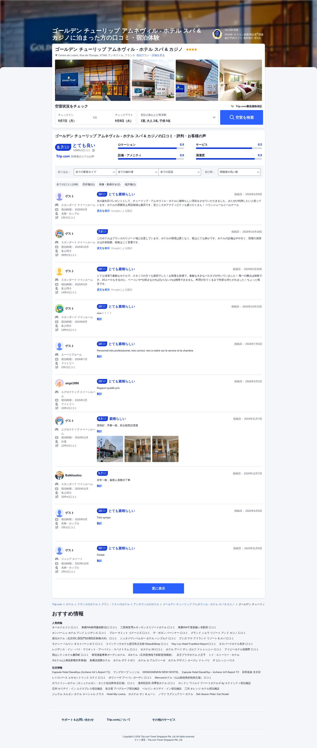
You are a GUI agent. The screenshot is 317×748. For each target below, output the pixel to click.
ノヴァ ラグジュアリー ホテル (175, 694)
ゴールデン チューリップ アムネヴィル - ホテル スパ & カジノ (199, 604)
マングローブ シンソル (126, 672)
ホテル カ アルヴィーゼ (151, 660)
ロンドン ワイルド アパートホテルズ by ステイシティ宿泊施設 (214, 683)
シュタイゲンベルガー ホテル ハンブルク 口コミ (148, 638)
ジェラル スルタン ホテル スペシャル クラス (78, 694)
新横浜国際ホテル (100, 660)
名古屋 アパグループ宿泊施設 (122, 688)
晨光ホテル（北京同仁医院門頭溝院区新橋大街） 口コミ (84, 638)
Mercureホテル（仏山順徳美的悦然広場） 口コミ (183, 677)
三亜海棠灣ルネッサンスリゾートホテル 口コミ (147, 627)
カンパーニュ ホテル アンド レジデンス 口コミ (79, 632)
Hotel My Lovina (116, 694)
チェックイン (66, 114)
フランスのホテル (87, 604)
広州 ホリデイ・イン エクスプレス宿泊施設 (77, 688)
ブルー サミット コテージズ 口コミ (129, 632)
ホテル (70, 604)
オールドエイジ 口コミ (65, 627)
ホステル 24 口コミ (152, 649)
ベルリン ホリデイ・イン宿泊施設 (162, 688)
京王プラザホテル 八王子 (191, 654)
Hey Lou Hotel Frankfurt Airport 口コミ (194, 643)
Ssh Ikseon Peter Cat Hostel (212, 694)
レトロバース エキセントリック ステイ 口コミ (79, 677)
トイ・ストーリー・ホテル (224, 654)
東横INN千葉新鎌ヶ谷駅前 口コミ (197, 627)
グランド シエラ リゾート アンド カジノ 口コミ (218, 632)
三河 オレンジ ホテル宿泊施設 (202, 688)
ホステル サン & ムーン (141, 694)
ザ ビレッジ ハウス (224, 660)
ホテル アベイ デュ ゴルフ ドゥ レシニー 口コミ (194, 649)
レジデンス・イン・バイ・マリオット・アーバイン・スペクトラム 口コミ (95, 649)
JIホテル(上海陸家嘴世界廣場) (69, 660)
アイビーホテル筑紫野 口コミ (242, 649)
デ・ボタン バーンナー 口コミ (170, 632)
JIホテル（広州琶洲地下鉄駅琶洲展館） (151, 654)
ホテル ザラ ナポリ (124, 660)
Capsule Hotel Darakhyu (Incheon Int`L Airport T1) (81, 672)
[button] (292, 6)
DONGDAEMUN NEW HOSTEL (161, 672)
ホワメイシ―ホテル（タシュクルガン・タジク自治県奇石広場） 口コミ (93, 683)
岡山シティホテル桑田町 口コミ (70, 654)
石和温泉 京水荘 (251, 672)
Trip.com (57, 604)
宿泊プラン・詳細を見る (150, 55)
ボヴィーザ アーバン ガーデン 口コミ (130, 677)
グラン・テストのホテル (115, 604)
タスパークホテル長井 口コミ (236, 643)
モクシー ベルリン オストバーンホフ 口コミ (77, 643)
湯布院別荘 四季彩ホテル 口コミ (156, 683)
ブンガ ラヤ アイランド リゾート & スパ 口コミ (206, 638)
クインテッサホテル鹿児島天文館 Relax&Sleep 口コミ (137, 643)
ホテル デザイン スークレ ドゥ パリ (189, 660)
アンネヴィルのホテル (146, 604)
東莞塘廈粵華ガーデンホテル (108, 654)
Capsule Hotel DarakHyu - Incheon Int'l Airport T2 (210, 672)
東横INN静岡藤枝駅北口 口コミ (99, 627)
